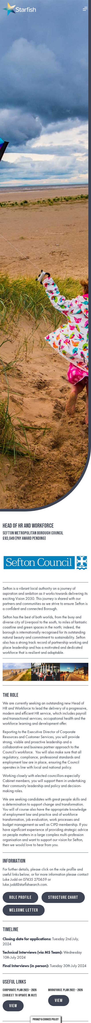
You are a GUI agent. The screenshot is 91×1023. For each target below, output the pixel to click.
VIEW (13, 1005)
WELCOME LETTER (23, 910)
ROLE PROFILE (20, 897)
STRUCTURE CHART (63, 897)
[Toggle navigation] (85, 9)
